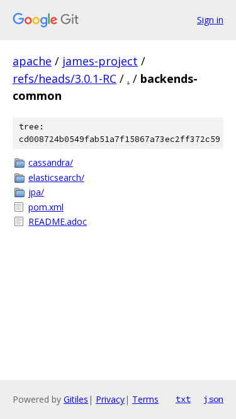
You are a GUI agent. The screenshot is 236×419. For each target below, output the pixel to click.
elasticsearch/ (56, 177)
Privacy (110, 399)
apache (32, 60)
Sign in (210, 20)
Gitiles (76, 399)
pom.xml (46, 207)
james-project (100, 60)
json (213, 399)
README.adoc (57, 221)
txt (183, 399)
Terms (145, 399)
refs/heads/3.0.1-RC (64, 78)
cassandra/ (50, 162)
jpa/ (36, 192)
